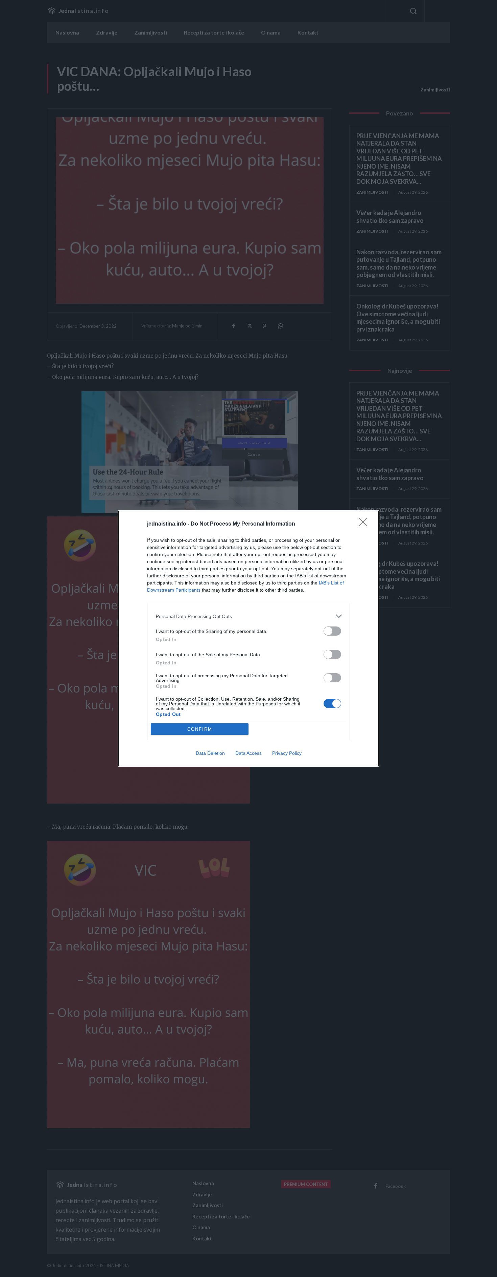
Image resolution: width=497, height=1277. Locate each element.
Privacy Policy (287, 753)
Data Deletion (210, 753)
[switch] (332, 631)
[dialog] (248, 638)
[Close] (365, 524)
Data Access (248, 753)
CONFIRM (199, 729)
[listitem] (248, 616)
